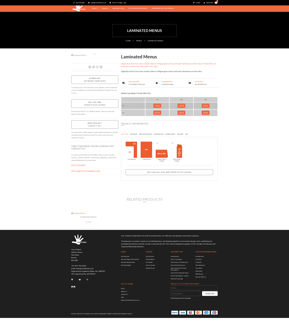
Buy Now (88, 222)
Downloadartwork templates (95, 79)
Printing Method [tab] (145, 134)
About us (124, 291)
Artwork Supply (126, 265)
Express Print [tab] (170, 134)
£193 (157, 113)
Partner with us (201, 277)
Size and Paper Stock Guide (130, 259)
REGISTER (209, 2)
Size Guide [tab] (124, 134)
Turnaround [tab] (159, 134)
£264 (181, 113)
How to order (150, 265)
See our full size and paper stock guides (169, 172)
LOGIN (198, 2)
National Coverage (177, 279)
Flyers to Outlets (176, 259)
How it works (150, 259)
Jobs (122, 297)
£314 (205, 106)
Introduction (125, 256)
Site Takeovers (200, 265)
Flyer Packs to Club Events (179, 262)
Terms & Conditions (114, 313)
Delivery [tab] (180, 134)
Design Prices (150, 268)
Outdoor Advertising (137, 8)
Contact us (124, 294)
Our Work (149, 262)
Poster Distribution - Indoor (180, 276)
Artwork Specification (128, 262)
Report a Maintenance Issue (130, 300)
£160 (157, 106)
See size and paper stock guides (94, 103)
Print (94, 8)
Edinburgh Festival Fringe (162, 8)
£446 (205, 113)
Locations (199, 259)
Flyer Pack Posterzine (178, 265)
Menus (139, 41)
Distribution (118, 8)
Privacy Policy (127, 313)
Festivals (199, 262)
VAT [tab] (186, 134)
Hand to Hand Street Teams (180, 273)
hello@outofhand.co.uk (98, 2)
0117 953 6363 (80, 2)
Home (128, 41)
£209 (181, 106)
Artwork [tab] (133, 134)
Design (104, 8)
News (123, 288)
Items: (217, 1)
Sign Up (210, 293)
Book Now (199, 271)
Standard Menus (88, 217)
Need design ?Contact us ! (95, 124)
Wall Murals (199, 274)
